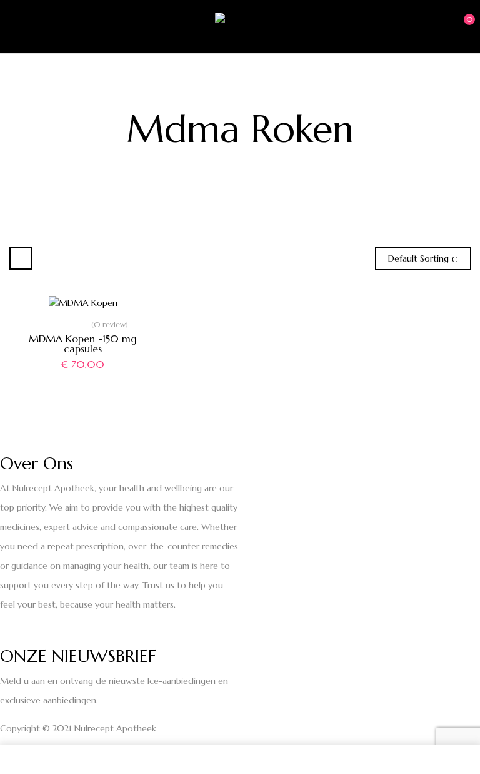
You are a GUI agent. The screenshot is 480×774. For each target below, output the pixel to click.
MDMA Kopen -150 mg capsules (83, 343)
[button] (459, 25)
